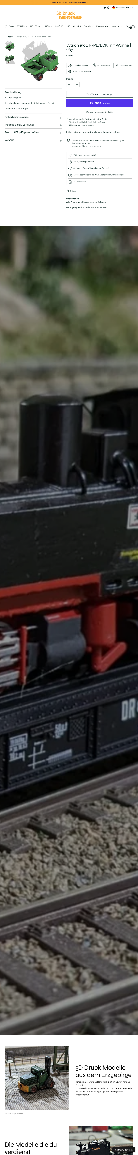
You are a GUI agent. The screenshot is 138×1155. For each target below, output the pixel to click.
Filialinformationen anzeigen (81, 125)
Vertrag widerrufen (124, 1150)
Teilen (73, 191)
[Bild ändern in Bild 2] (10, 58)
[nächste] (107, 2)
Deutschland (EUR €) (123, 7)
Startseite (9, 36)
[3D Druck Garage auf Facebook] (105, 7)
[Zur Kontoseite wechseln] (126, 26)
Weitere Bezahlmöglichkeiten (100, 112)
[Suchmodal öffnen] (6, 26)
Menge (69, 78)
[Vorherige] (31, 2)
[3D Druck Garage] (69, 16)
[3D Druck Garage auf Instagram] (108, 7)
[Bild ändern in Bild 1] (10, 46)
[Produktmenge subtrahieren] (77, 84)
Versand (87, 132)
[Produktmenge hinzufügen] (68, 84)
